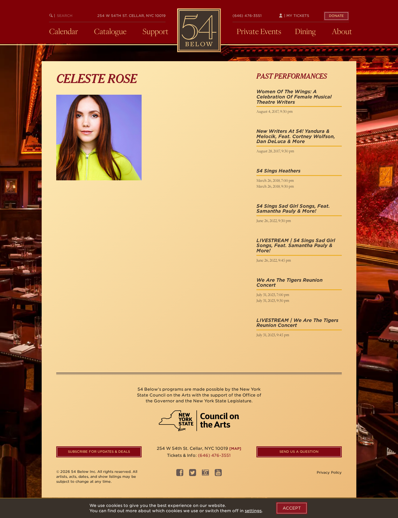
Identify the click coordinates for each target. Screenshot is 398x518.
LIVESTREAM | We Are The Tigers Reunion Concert (297, 323)
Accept (292, 508)
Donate (336, 16)
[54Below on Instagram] (205, 474)
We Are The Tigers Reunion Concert (289, 282)
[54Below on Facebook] (179, 474)
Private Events (259, 31)
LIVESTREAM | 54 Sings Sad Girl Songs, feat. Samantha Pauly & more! (295, 245)
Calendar (63, 31)
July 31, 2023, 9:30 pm (272, 300)
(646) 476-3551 (247, 15)
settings (253, 510)
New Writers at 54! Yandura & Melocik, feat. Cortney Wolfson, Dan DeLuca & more (295, 136)
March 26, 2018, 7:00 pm (275, 180)
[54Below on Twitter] (192, 474)
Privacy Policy (329, 472)
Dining (305, 31)
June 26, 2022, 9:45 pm (273, 260)
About (342, 31)
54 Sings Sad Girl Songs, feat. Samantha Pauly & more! (293, 208)
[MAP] (235, 448)
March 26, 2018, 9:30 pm (275, 186)
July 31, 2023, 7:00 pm (272, 294)
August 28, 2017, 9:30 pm (275, 151)
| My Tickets (296, 15)
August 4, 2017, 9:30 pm (274, 111)
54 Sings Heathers (278, 171)
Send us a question (298, 452)
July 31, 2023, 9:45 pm (272, 334)
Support (155, 31)
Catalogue (110, 31)
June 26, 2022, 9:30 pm (273, 220)
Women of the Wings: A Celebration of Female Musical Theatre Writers (294, 97)
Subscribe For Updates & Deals (99, 452)
